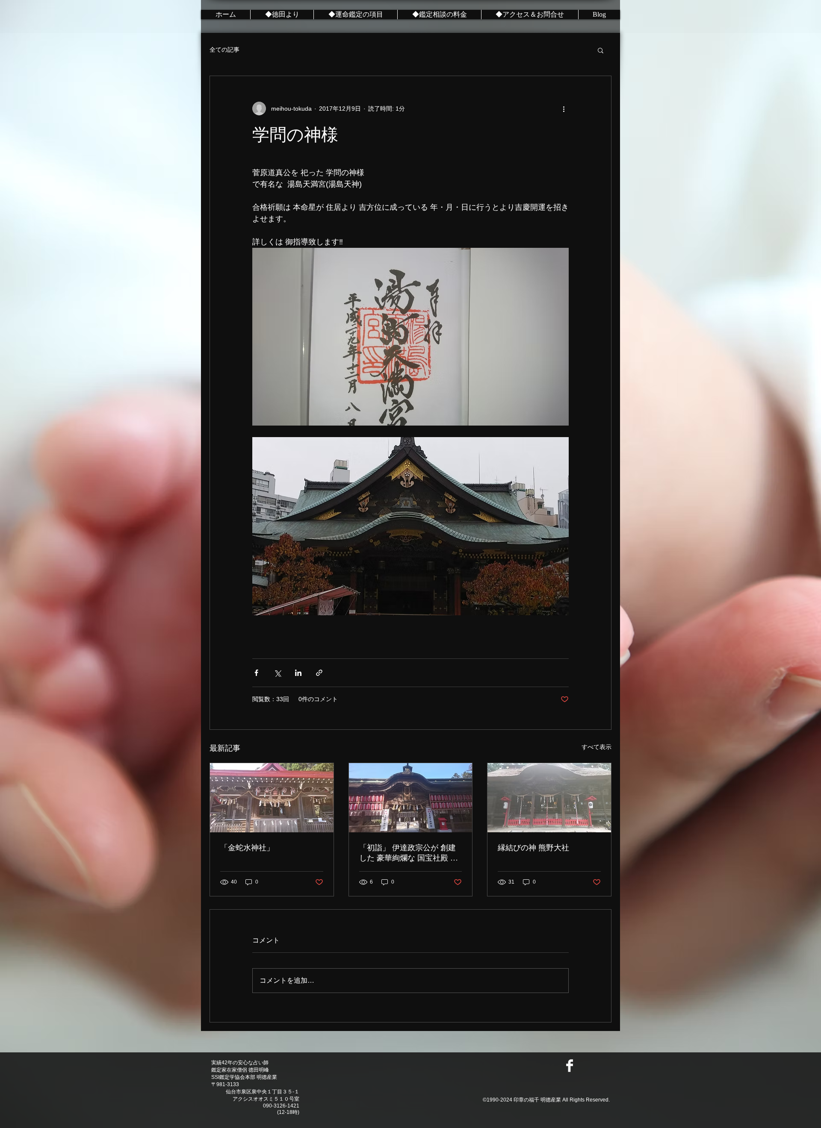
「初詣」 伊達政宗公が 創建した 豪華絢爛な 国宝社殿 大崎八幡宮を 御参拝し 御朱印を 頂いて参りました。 (408, 853)
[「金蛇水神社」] (272, 797)
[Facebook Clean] (569, 1065)
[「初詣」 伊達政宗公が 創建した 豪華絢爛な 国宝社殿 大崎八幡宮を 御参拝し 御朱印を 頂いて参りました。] (411, 797)
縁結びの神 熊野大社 (533, 847)
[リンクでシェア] (319, 673)
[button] (601, 50)
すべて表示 (596, 746)
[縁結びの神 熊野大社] (549, 797)
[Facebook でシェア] (256, 673)
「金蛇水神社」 (247, 847)
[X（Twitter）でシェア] (277, 673)
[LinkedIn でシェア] (298, 673)
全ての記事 (224, 49)
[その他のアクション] (563, 108)
